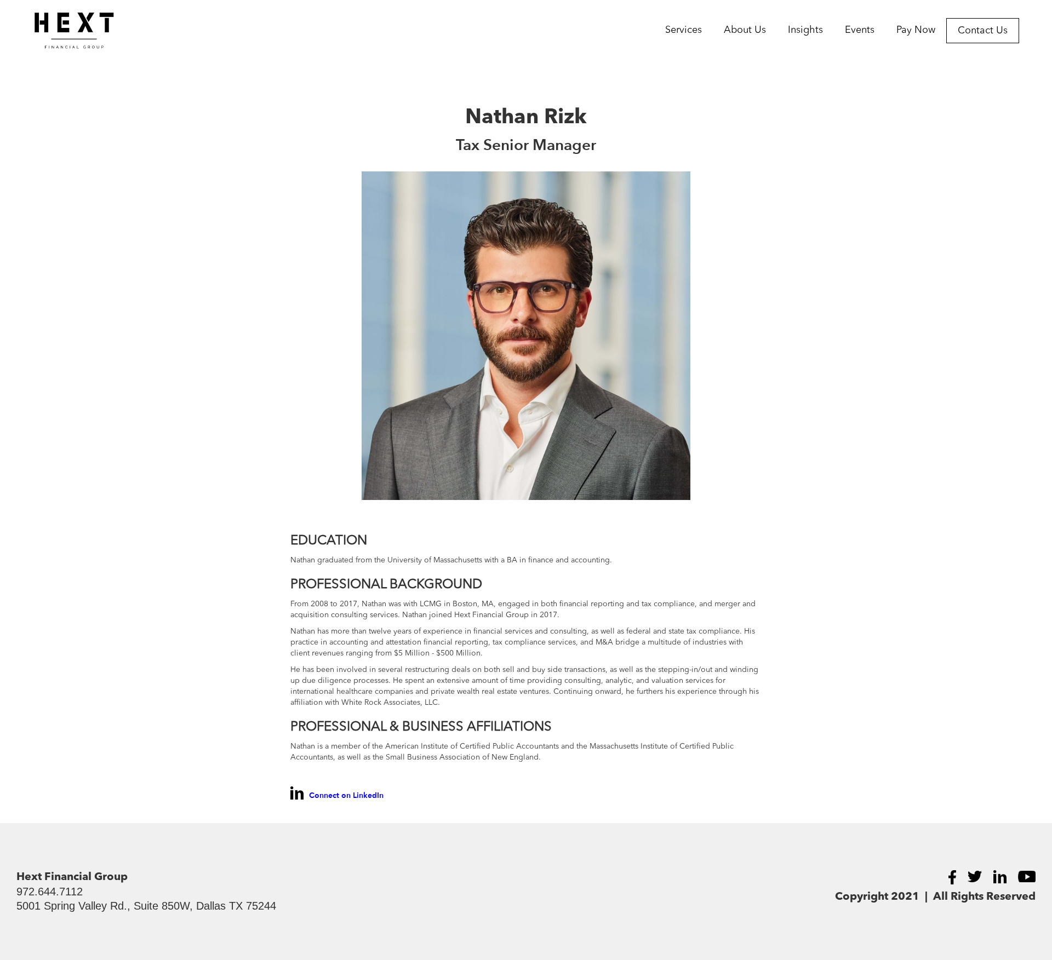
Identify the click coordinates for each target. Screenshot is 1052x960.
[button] (683, 30)
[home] (57, 31)
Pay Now (915, 30)
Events (859, 30)
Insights (805, 30)
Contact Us (983, 31)
